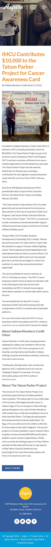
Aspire (25, 536)
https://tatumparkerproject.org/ (16, 455)
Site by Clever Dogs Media (32, 539)
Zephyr (31, 543)
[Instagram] (16, 521)
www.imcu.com (9, 325)
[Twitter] (22, 521)
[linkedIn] (28, 521)
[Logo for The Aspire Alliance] (13, 7)
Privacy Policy (37, 536)
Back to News (12, 468)
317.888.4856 (25, 513)
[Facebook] (34, 521)
